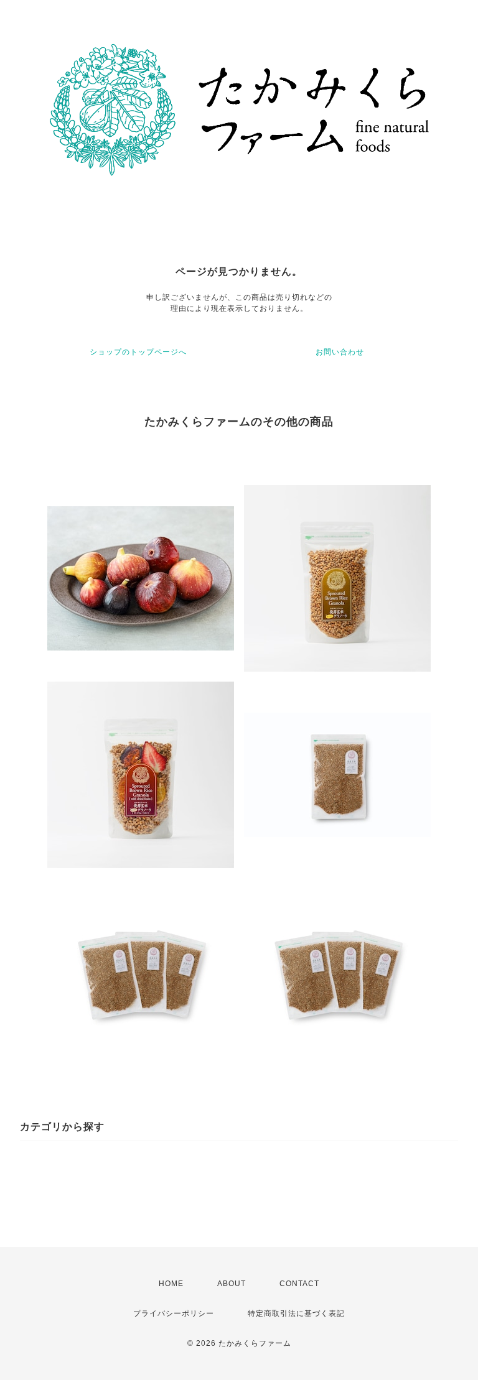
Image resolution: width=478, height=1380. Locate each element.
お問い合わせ (340, 352)
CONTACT (299, 1283)
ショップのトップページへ (138, 352)
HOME (171, 1283)
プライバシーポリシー (173, 1313)
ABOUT (231, 1283)
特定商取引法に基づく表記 (296, 1313)
